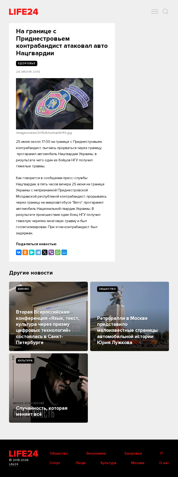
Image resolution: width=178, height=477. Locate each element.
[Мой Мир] (64, 252)
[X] (45, 252)
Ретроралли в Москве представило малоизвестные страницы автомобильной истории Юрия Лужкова (127, 330)
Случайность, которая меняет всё (41, 411)
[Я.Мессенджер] (32, 252)
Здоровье (133, 453)
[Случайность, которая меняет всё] (48, 388)
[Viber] (51, 252)
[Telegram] (38, 252)
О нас (164, 463)
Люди (80, 463)
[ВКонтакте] (19, 252)
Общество (107, 289)
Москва (137, 463)
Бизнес (23, 289)
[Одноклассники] (25, 252)
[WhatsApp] (57, 252)
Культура (25, 360)
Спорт (55, 463)
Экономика (96, 453)
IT (161, 453)
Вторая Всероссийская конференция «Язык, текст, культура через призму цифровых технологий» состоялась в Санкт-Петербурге (47, 327)
